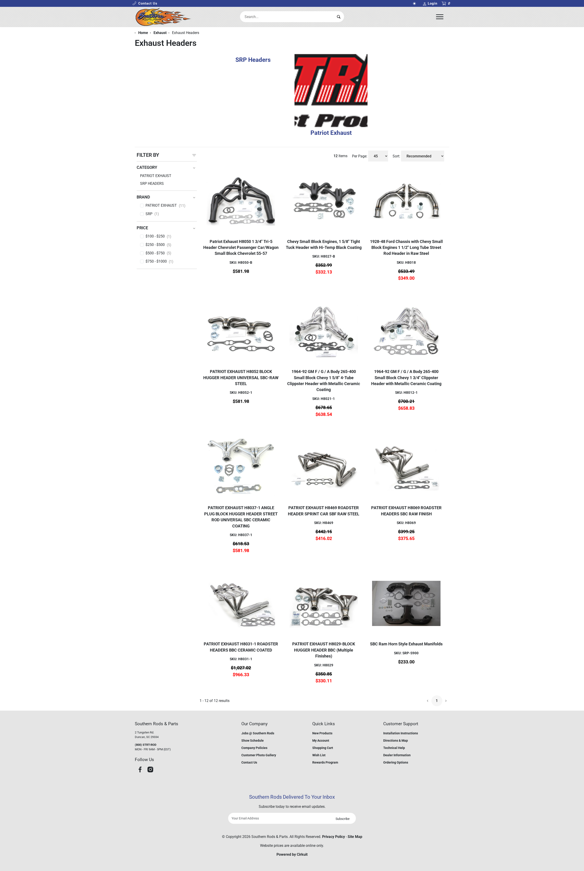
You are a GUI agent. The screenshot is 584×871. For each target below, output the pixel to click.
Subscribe (342, 819)
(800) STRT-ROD (145, 744)
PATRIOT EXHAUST (165, 205)
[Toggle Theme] (415, 3)
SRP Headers (152, 183)
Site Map (355, 836)
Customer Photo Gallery (258, 755)
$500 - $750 (158, 253)
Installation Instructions (400, 733)
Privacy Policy (333, 836)
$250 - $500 (158, 245)
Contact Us (249, 762)
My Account (320, 740)
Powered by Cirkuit (292, 854)
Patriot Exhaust (155, 176)
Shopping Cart (322, 748)
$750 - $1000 (159, 261)
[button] (144, 3)
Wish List (319, 755)
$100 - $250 (158, 236)
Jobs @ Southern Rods (257, 733)
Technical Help (394, 748)
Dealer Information (397, 755)
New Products (322, 733)
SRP (152, 214)
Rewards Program (325, 762)
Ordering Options (395, 762)
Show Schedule (252, 740)
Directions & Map (395, 740)
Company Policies (254, 748)
